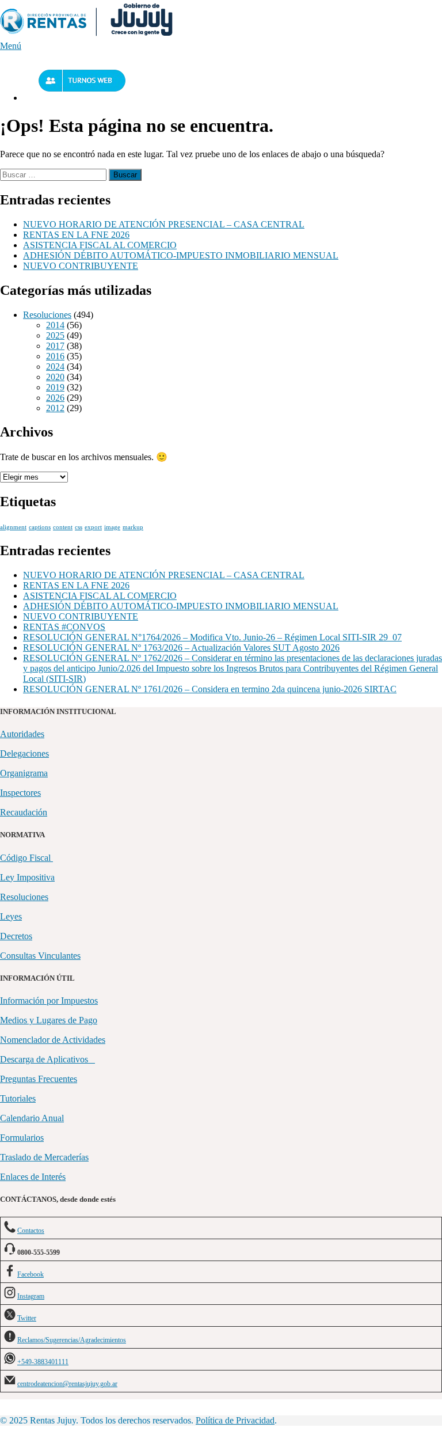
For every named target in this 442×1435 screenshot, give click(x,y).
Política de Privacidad (235, 1420)
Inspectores (20, 793)
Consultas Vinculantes (40, 956)
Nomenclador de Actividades (52, 1040)
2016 (55, 356)
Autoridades (22, 734)
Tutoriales (18, 1098)
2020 (55, 377)
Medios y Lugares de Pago (48, 1020)
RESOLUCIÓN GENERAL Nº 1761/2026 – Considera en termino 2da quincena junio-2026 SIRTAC (210, 689)
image (112, 527)
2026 (55, 398)
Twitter (26, 1318)
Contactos (30, 1231)
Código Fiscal (26, 858)
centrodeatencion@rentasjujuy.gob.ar (67, 1384)
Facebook (30, 1274)
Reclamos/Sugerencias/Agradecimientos (71, 1340)
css (78, 527)
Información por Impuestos (49, 1000)
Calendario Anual (32, 1118)
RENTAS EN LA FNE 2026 (76, 235)
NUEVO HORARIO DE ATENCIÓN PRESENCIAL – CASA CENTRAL (163, 224)
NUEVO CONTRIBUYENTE (80, 266)
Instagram (30, 1296)
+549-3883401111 (42, 1362)
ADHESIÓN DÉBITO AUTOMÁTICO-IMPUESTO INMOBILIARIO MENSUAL (180, 255)
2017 (55, 346)
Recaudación (23, 812)
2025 (55, 335)
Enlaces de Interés (33, 1177)
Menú (10, 46)
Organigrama (24, 773)
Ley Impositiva (27, 877)
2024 (55, 366)
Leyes (11, 916)
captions (40, 527)
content (63, 527)
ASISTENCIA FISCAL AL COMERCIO (100, 245)
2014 (55, 325)
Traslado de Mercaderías (44, 1157)
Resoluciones (47, 315)
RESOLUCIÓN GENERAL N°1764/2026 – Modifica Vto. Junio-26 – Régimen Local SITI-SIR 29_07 (212, 637)
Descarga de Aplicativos (47, 1059)
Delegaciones (24, 753)
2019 (55, 387)
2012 (55, 408)
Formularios (22, 1137)
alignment (13, 527)
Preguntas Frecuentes (38, 1079)
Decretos (16, 936)
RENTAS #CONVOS (64, 627)
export (93, 527)
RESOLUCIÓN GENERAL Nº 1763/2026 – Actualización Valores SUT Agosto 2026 (181, 647)
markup (133, 527)
